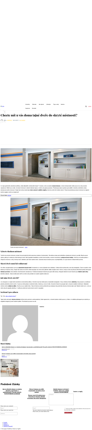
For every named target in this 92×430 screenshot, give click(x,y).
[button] (86, 106)
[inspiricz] (2, 120)
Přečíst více (4, 350)
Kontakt (5, 422)
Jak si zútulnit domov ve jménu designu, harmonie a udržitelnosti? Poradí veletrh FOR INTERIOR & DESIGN (34, 347)
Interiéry (22, 120)
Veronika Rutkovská (6, 349)
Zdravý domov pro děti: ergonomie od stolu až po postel (19, 354)
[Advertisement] (46, 133)
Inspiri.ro (5, 423)
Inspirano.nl (6, 425)
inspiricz (9, 120)
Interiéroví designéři (8, 426)
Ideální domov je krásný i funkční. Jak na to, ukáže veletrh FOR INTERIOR (61, 390)
